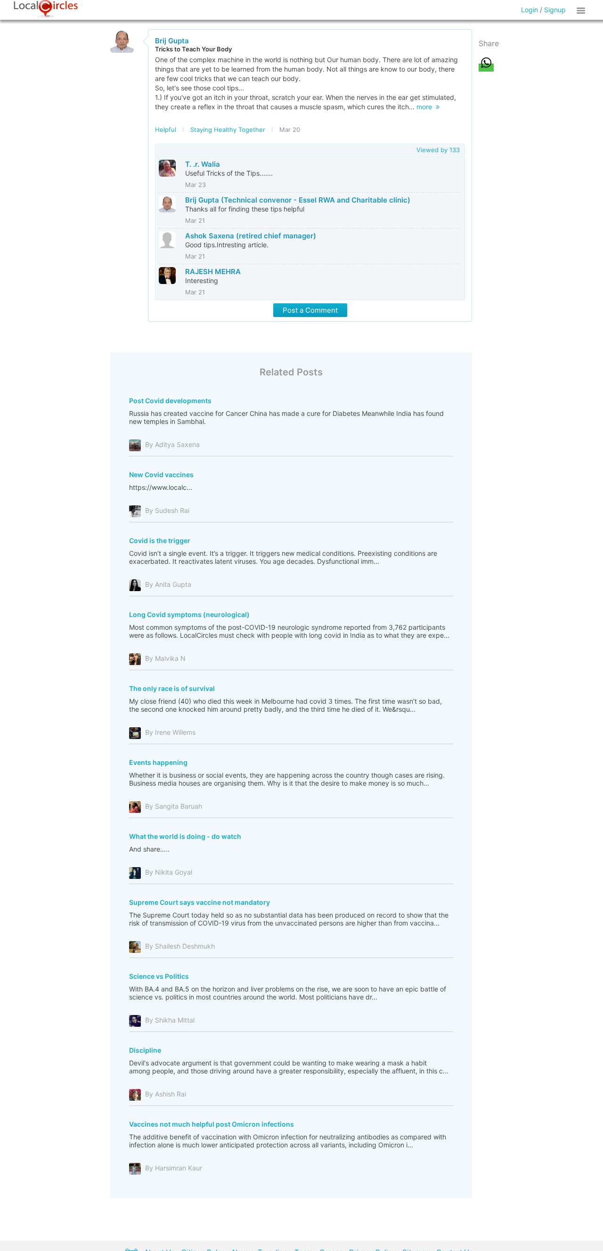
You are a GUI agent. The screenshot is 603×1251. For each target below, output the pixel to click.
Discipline (145, 1050)
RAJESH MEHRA (213, 271)
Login (529, 10)
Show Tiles (582, 10)
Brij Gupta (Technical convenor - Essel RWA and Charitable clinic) (297, 199)
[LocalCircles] (45, 9)
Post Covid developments (170, 401)
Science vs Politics (159, 976)
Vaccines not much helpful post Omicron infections (211, 1124)
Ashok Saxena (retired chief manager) (250, 235)
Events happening (158, 762)
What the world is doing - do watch (185, 836)
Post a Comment (310, 310)
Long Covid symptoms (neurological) (189, 614)
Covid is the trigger (159, 540)
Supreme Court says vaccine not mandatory (199, 902)
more (426, 107)
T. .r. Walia (202, 164)
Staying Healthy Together (227, 129)
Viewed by (438, 150)
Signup (555, 10)
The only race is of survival (172, 688)
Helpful (165, 129)
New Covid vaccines (161, 475)
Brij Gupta (172, 40)
